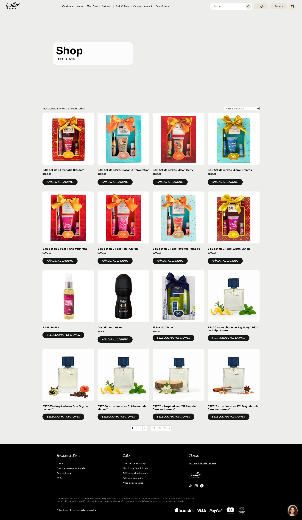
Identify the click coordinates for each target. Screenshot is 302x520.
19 (153, 428)
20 (159, 428)
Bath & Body (122, 6)
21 (164, 428)
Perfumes (107, 6)
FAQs (59, 478)
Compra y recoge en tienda (71, 468)
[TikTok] (190, 486)
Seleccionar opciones (63, 334)
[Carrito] (292, 6)
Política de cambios (133, 478)
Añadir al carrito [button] (60, 181)
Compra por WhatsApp (135, 463)
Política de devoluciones (135, 473)
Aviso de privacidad (133, 483)
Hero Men (92, 6)
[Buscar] (248, 6)
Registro (278, 6)
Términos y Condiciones (135, 468)
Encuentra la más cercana (202, 463)
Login (261, 6)
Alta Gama (67, 6)
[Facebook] (202, 486)
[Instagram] (196, 486)
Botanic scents (163, 6)
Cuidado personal (142, 6)
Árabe (80, 6)
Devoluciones (64, 473)
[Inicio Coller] (13, 6)
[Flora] (293, 511)
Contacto (61, 463)
